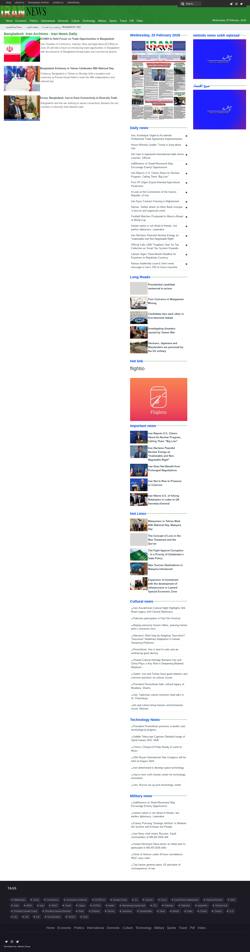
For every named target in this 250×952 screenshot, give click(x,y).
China (36, 900)
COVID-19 (100, 900)
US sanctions (53, 917)
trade (189, 911)
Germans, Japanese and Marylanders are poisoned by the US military (165, 347)
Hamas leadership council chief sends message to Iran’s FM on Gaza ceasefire (154, 265)
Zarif (85, 917)
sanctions (127, 911)
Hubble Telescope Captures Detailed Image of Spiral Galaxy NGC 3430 (158, 738)
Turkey (218, 911)
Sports (113, 20)
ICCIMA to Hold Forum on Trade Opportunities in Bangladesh (77, 38)
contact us (58, 2)
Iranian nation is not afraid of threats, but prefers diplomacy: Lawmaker (154, 227)
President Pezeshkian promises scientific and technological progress (158, 728)
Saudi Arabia (146, 911)
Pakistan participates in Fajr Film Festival (156, 618)
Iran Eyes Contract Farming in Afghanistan (155, 201)
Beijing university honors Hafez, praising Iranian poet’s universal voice (159, 627)
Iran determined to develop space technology (158, 767)
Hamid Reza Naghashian (186, 900)
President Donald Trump (25, 911)
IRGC (54, 905)
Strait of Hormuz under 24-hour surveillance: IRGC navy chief (157, 856)
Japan (82, 905)
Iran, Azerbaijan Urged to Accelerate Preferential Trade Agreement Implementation (156, 137)
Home (9, 20)
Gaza (163, 900)
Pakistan (169, 905)
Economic (21, 20)
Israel (68, 905)
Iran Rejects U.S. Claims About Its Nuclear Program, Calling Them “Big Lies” (155, 174)
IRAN (29, 905)
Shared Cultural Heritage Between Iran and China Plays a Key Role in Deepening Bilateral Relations (157, 664)
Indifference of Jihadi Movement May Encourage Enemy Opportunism (152, 165)
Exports (149, 900)
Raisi (81, 911)
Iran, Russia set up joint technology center (156, 784)
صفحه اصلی (32, 27)
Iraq (42, 905)
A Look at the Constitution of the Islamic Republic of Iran (154, 193)
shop (8, 2)
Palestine (185, 905)
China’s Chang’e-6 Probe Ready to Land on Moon (156, 749)
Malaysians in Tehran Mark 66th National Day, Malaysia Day (164, 525)
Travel (123, 20)
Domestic (63, 20)
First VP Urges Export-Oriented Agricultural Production (155, 184)
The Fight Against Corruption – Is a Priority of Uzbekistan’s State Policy (166, 554)
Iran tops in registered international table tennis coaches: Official (157, 156)
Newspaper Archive (38, 2)
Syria (162, 911)
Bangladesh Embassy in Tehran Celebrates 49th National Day (77, 68)
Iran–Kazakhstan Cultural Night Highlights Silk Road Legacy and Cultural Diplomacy (158, 610)
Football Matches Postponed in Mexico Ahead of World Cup (157, 218)
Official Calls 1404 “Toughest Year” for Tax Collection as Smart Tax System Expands (155, 246)
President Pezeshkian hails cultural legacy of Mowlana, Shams (157, 686)
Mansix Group (24, 946)
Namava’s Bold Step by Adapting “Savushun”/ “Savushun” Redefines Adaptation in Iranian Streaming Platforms (158, 639)
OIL (155, 905)
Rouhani (95, 911)
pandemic (202, 905)
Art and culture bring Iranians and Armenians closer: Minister (157, 707)
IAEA (232, 900)
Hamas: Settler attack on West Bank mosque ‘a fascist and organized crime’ (156, 208)
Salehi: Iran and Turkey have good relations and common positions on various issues (159, 675)
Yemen (71, 917)
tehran (176, 911)
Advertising (73, 2)
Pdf (132, 20)
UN (26, 917)
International (48, 20)
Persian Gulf (221, 905)
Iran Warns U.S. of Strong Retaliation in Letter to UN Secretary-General (163, 499)
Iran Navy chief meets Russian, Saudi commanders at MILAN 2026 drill (153, 835)
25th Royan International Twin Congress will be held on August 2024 (158, 759)
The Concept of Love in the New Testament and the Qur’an (164, 539)
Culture (75, 20)
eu (136, 900)
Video (140, 20)
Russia (111, 911)
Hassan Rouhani (214, 900)
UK (15, 917)
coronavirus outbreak (76, 900)
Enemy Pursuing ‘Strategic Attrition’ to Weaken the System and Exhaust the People (158, 825)
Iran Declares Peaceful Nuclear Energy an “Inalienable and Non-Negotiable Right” (155, 237)
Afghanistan (19, 900)
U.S (231, 911)
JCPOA (96, 905)
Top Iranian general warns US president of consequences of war (155, 866)
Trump (203, 911)
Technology (88, 20)
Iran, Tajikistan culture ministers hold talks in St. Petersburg (157, 696)
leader (111, 905)
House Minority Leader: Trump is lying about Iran (156, 146)
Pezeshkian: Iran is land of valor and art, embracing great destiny (155, 651)
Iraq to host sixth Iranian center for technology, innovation (158, 776)
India (16, 905)
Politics (34, 20)
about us (19, 2)
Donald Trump (120, 900)
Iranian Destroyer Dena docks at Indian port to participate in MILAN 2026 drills (158, 846)
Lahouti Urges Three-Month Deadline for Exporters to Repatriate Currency (153, 256)
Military (102, 20)
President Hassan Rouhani (58, 911)
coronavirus (52, 900)
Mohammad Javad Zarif (133, 905)
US (37, 917)
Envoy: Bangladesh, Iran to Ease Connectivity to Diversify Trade (78, 97)
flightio (137, 368)
